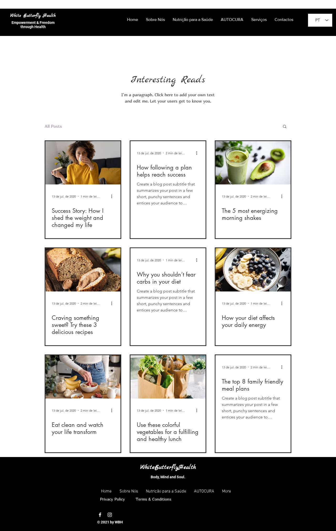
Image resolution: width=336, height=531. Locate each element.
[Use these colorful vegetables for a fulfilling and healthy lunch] (168, 377)
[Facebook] (100, 515)
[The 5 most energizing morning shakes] (253, 162)
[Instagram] (110, 515)
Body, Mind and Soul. (168, 477)
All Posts (53, 126)
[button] (284, 127)
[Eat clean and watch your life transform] (82, 377)
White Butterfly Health (33, 16)
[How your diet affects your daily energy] (253, 269)
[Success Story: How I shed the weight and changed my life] (82, 162)
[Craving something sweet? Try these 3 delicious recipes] (82, 269)
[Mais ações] (113, 196)
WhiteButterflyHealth (168, 467)
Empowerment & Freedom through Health (33, 24)
